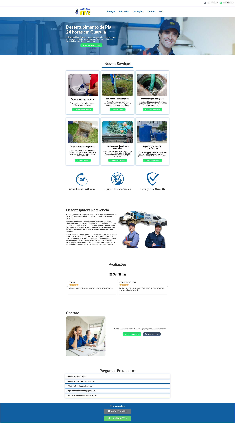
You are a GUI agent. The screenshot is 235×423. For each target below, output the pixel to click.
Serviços (111, 11)
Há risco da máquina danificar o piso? (82, 395)
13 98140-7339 (228, 3)
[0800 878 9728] (205, 3)
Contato (151, 11)
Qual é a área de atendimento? (80, 386)
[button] (67, 287)
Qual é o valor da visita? (77, 376)
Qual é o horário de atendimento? (81, 381)
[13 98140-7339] (221, 3)
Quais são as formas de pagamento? (82, 391)
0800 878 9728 (212, 3)
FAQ (161, 11)
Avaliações (138, 11)
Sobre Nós (124, 11)
